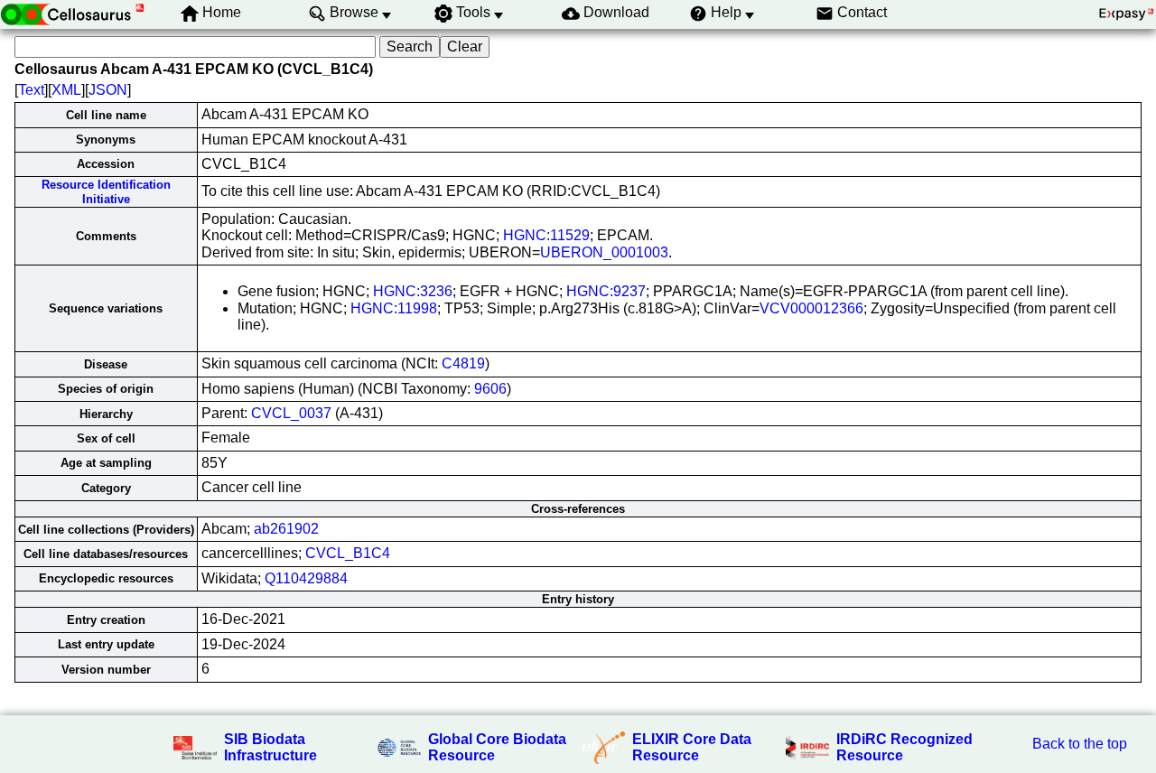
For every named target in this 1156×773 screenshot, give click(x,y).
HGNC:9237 (606, 291)
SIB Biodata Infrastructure (270, 747)
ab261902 (286, 528)
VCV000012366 (811, 308)
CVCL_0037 (291, 413)
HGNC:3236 (412, 291)
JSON (108, 90)
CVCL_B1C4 (347, 553)
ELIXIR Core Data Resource (691, 747)
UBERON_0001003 (604, 252)
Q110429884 (306, 578)
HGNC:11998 (393, 308)
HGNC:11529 (546, 235)
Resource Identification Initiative (106, 191)
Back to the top (1079, 743)
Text (31, 90)
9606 (490, 388)
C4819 (463, 363)
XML (66, 90)
